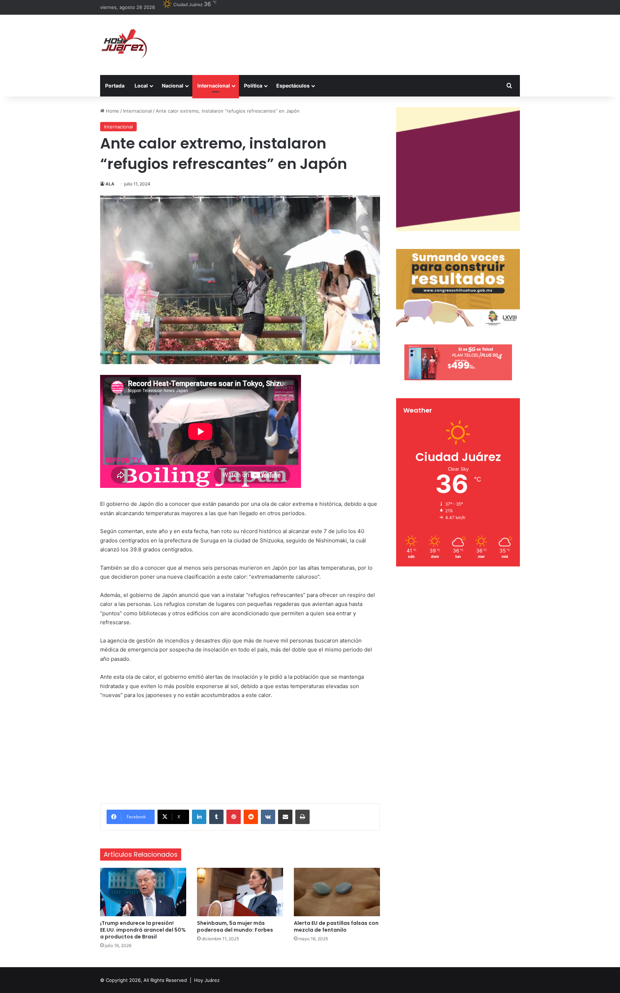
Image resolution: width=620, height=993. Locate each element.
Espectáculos (293, 86)
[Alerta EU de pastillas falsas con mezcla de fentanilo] (337, 892)
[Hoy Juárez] (123, 45)
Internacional (213, 86)
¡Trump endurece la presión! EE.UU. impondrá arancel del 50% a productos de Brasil (143, 929)
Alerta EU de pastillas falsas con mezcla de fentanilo (336, 926)
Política (253, 86)
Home (111, 111)
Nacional (172, 86)
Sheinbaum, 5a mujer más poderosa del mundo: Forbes (235, 926)
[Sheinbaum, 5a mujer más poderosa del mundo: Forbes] (240, 892)
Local (141, 86)
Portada (115, 86)
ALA (109, 184)
